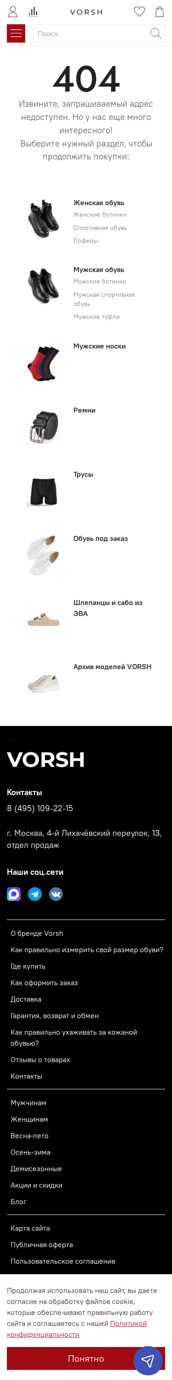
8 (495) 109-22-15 (40, 808)
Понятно (86, 1358)
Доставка (26, 999)
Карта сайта (30, 1228)
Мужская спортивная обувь (104, 299)
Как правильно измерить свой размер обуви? (87, 949)
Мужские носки (99, 345)
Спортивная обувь (100, 228)
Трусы (83, 474)
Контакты (26, 1075)
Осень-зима (30, 1151)
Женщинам (29, 1119)
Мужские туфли (96, 317)
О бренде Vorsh (37, 933)
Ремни (84, 410)
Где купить (28, 966)
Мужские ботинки (99, 281)
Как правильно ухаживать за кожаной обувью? (74, 1037)
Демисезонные (36, 1168)
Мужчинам (28, 1102)
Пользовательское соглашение (63, 1260)
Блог (19, 1201)
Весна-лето (30, 1135)
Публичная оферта (42, 1244)
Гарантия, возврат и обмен (55, 1015)
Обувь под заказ (100, 538)
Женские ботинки (100, 214)
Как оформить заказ (44, 982)
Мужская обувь (98, 269)
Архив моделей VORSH (112, 666)
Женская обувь (98, 202)
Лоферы (85, 241)
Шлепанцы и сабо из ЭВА (108, 608)
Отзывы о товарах (40, 1059)
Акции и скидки (36, 1184)
